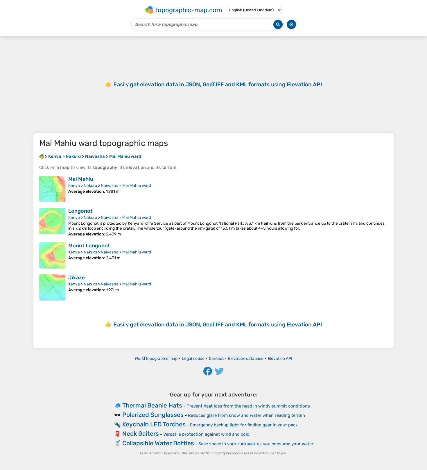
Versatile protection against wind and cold (206, 434)
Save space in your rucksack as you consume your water (255, 443)
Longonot (80, 211)
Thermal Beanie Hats (152, 405)
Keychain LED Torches (154, 424)
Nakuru (90, 185)
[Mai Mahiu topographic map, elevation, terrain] (52, 189)
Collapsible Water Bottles (158, 443)
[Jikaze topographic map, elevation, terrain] (52, 287)
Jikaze (76, 277)
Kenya (74, 185)
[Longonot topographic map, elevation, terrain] (52, 222)
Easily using (218, 84)
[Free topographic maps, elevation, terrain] (41, 156)
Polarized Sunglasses (153, 414)
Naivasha (110, 185)
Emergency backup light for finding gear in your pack (244, 425)
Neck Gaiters (140, 433)
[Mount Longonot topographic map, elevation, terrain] (52, 255)
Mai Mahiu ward (136, 185)
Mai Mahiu (80, 179)
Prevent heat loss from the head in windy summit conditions (248, 406)
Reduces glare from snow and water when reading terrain (246, 415)
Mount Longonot (89, 245)
